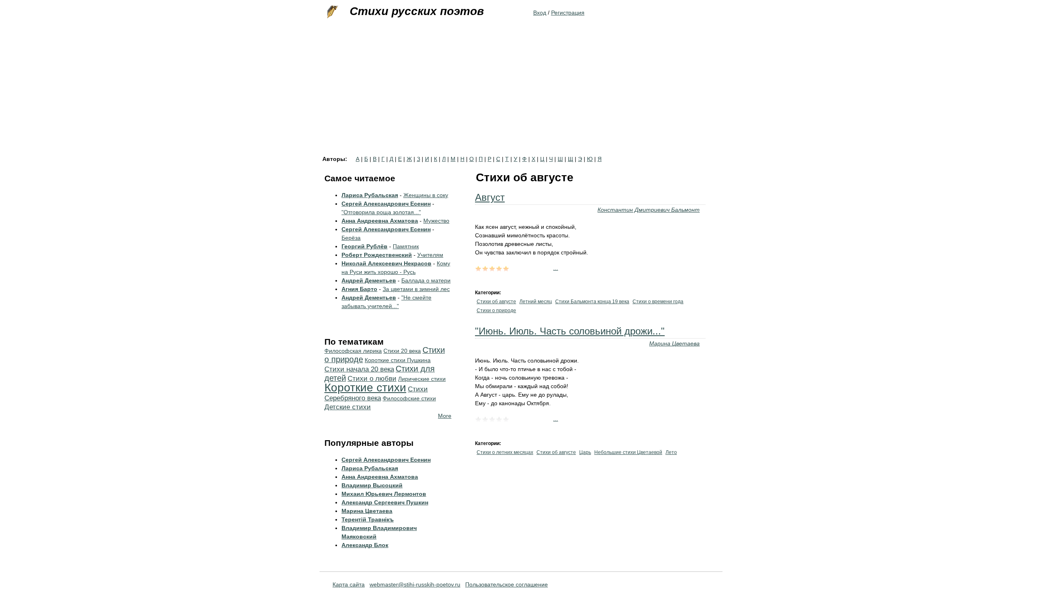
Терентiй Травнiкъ (367, 519)
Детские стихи (347, 407)
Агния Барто (359, 289)
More (444, 416)
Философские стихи (409, 398)
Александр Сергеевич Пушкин (384, 502)
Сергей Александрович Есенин (386, 203)
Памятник (406, 246)
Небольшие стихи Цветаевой (628, 452)
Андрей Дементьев (368, 280)
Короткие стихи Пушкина (398, 360)
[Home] (331, 12)
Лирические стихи (422, 379)
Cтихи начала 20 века (359, 369)
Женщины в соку (425, 195)
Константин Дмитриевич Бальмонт (649, 209)
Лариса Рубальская (369, 195)
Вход (539, 12)
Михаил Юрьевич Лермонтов (383, 494)
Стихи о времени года (658, 301)
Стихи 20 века (402, 351)
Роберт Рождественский (376, 255)
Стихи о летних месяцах (505, 452)
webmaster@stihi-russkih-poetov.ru (415, 584)
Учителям (430, 255)
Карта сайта (349, 584)
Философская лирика (353, 351)
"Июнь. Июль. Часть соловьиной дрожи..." (570, 331)
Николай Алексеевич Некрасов (386, 263)
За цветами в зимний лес (416, 289)
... (555, 268)
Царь (585, 452)
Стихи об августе (496, 301)
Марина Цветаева (674, 343)
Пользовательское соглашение (506, 584)
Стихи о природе (496, 310)
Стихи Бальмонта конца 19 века (592, 301)
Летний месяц (535, 301)
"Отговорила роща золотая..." (381, 212)
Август (490, 197)
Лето (671, 452)
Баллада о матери (426, 280)
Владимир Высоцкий (372, 485)
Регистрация (567, 12)
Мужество (436, 220)
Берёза (351, 238)
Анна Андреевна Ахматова (379, 220)
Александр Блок (364, 545)
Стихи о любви (372, 378)
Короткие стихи (365, 387)
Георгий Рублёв (364, 246)
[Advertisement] (521, 95)
